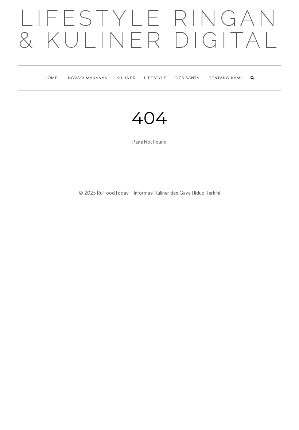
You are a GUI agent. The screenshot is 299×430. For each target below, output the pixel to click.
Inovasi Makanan (87, 77)
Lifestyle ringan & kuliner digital (149, 29)
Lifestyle (155, 77)
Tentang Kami (225, 77)
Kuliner (126, 77)
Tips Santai (188, 77)
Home (51, 77)
